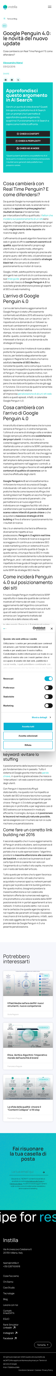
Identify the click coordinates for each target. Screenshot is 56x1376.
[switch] (49, 687)
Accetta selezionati (28, 735)
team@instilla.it (11, 1262)
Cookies (38, 1370)
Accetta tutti (28, 726)
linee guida (13, 278)
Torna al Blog (12, 19)
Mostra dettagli (39, 717)
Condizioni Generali (26, 1370)
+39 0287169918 (11, 1266)
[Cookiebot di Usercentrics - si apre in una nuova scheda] (34, 629)
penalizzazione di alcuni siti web (34, 393)
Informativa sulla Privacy (34, 1181)
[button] (49, 7)
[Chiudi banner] (52, 629)
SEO (4, 26)
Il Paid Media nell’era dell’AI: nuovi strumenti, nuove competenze (25, 1004)
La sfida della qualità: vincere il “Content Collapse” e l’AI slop (24, 1108)
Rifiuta (28, 745)
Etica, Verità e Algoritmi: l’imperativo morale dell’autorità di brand (27, 1056)
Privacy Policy (47, 1370)
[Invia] (43, 1172)
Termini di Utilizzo (16, 1184)
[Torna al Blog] (4, 18)
